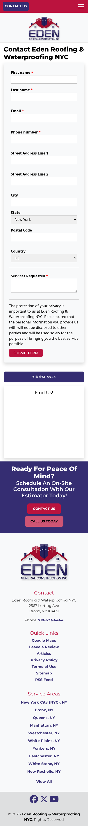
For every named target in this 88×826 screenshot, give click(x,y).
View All (44, 781)
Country (18, 251)
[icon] (34, 799)
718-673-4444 (44, 377)
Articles (44, 653)
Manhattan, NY (44, 725)
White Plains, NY (44, 741)
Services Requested (29, 276)
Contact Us (16, 6)
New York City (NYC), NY (44, 702)
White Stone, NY (44, 764)
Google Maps (44, 640)
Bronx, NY (44, 710)
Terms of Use (44, 667)
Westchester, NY (44, 733)
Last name (22, 89)
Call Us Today (44, 521)
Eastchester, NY (44, 756)
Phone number (26, 132)
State (15, 212)
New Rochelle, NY (44, 771)
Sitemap (44, 673)
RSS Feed (44, 680)
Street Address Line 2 (29, 174)
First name (22, 72)
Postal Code (21, 230)
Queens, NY (44, 718)
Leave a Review (44, 647)
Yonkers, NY (44, 748)
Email (17, 110)
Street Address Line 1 (29, 153)
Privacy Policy (44, 660)
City (14, 195)
